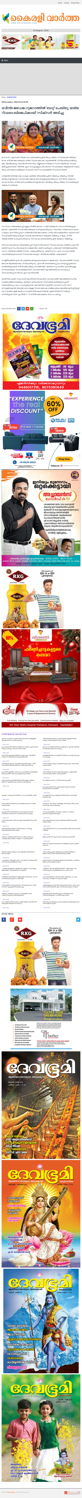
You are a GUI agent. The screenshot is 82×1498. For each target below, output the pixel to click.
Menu (6, 60)
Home (4, 97)
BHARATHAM (11, 97)
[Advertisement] (31, 79)
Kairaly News (11, 1492)
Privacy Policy (75, 3)
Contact (66, 3)
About (60, 3)
